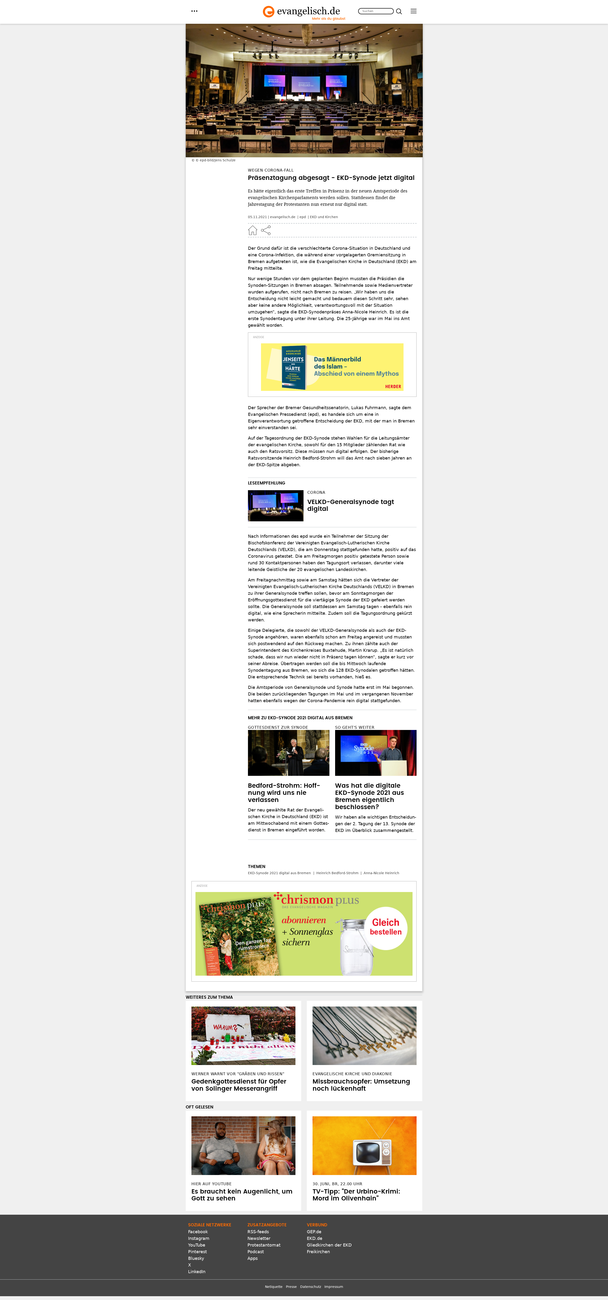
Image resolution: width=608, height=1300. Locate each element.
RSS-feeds (258, 1231)
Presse (291, 1287)
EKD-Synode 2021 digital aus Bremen (279, 873)
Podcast (255, 1251)
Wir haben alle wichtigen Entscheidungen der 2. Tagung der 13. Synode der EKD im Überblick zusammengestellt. (375, 824)
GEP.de (314, 1231)
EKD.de (314, 1238)
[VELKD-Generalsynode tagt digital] (276, 506)
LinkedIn (196, 1271)
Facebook (198, 1231)
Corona (316, 492)
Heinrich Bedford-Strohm (337, 873)
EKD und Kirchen (324, 217)
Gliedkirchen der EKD (329, 1244)
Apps (252, 1258)
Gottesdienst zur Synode (278, 727)
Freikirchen (318, 1251)
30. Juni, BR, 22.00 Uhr (337, 1184)
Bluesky (196, 1258)
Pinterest (197, 1251)
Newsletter (258, 1238)
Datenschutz (310, 1287)
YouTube (196, 1244)
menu (194, 11)
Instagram (198, 1238)
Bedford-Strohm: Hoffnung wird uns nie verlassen (284, 793)
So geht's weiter (355, 727)
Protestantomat (263, 1244)
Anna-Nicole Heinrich (381, 873)
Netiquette (274, 1287)
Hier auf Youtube (211, 1184)
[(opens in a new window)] (332, 367)
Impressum (333, 1287)
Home (252, 230)
